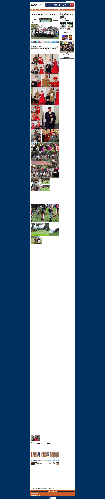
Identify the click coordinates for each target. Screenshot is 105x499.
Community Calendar (61, 9)
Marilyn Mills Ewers (33, 457)
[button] (45, 31)
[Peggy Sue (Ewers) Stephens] (54, 454)
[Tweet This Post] (35, 42)
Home (32, 9)
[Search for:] (70, 1)
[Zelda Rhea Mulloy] (66, 36)
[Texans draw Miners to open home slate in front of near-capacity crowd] (70, 36)
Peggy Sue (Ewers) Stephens (54, 457)
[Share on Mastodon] (50, 42)
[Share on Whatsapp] (47, 42)
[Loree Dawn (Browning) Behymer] (63, 38)
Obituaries (48, 9)
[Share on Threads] (58, 42)
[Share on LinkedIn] (37, 42)
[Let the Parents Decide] (63, 36)
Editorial (53, 9)
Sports (40, 9)
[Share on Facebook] (32, 42)
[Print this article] (45, 42)
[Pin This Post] (40, 42)
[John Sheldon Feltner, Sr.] (70, 38)
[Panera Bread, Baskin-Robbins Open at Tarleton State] (66, 38)
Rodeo (44, 9)
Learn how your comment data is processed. (48, 488)
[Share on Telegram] (53, 42)
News (35, 9)
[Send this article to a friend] (42, 42)
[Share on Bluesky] (55, 42)
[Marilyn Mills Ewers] (35, 454)
